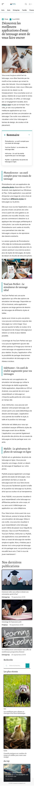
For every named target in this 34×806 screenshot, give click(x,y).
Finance (5, 625)
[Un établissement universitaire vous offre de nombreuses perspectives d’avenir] (17, 638)
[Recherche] (26, 4)
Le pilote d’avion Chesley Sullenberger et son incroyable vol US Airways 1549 (16, 774)
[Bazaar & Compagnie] (13, 4)
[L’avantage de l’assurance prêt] (17, 610)
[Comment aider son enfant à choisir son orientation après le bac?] (17, 580)
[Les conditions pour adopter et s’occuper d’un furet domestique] (17, 691)
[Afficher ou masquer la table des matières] (24, 135)
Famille (5, 750)
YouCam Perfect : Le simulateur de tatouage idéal (16, 148)
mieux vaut (6, 105)
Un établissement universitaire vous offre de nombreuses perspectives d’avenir (16, 651)
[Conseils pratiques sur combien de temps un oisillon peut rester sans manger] (17, 733)
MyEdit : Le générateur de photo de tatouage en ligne (16, 161)
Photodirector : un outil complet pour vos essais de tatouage (17, 142)
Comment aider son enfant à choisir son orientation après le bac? (15, 593)
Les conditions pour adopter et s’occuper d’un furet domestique (14, 712)
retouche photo (8, 187)
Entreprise (6, 597)
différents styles (17, 199)
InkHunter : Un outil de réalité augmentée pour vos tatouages (15, 154)
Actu (5, 708)
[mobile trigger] (3, 4)
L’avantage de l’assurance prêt (11, 622)
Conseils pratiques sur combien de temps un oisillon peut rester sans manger (15, 755)
